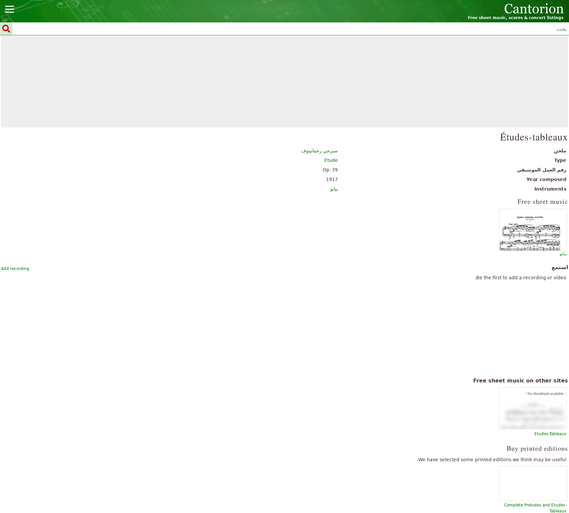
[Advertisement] (284, 81)
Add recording (15, 268)
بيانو (334, 189)
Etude (331, 160)
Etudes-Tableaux (550, 434)
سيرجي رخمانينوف (319, 150)
